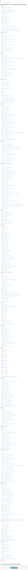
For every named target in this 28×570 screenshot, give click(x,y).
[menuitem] (0, 1)
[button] (0, 0)
